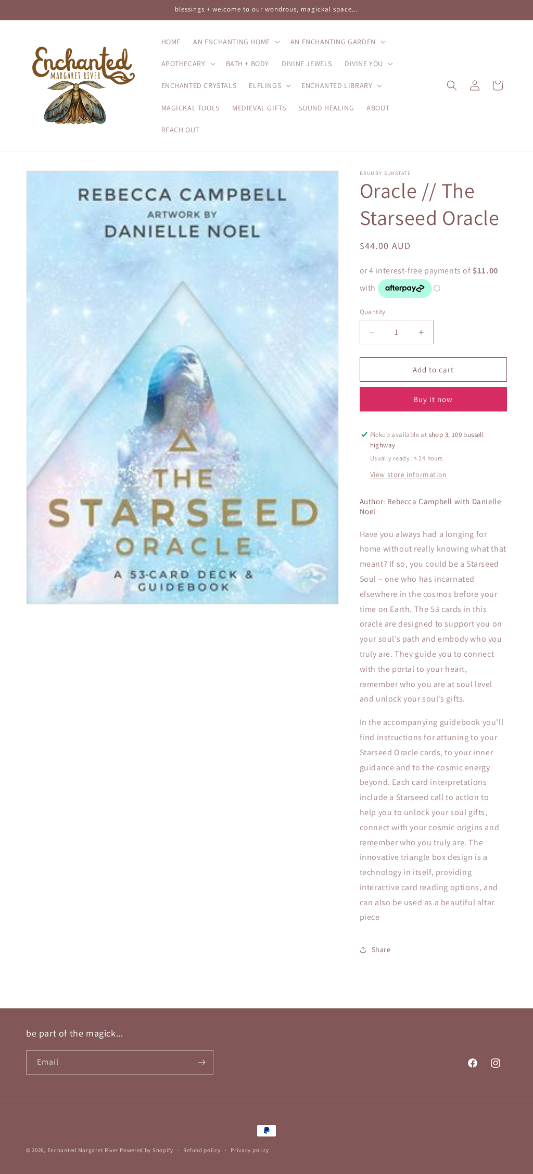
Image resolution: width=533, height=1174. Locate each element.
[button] (235, 42)
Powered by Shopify (146, 1150)
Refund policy (201, 1150)
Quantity (373, 311)
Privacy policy (250, 1150)
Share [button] (381, 949)
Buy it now (433, 399)
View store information (408, 474)
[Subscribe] (201, 1062)
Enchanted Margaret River (83, 1150)
